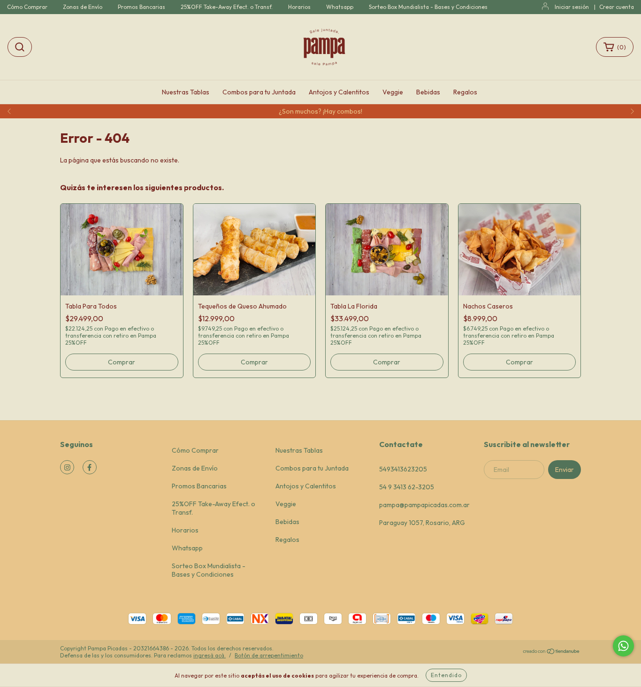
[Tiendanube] (551, 652)
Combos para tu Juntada (259, 92)
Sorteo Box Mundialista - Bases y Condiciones (428, 6)
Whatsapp (339, 6)
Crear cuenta (616, 6)
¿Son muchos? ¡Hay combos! (320, 111)
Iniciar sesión (572, 6)
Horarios (299, 6)
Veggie (392, 92)
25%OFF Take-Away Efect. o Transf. (227, 6)
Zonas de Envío (82, 6)
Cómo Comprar (27, 6)
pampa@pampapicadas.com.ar (424, 505)
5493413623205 (403, 469)
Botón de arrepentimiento (269, 655)
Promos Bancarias (141, 6)
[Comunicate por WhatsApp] (623, 645)
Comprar (121, 362)
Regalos (465, 92)
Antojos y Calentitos (339, 92)
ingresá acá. (209, 655)
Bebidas (428, 92)
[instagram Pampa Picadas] (67, 467)
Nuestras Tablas (185, 92)
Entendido (446, 675)
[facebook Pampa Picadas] (90, 467)
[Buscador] (20, 47)
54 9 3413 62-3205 (406, 487)
